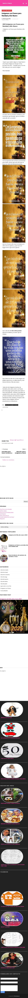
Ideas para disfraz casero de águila (10, 803)
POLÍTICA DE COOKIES (6, 509)
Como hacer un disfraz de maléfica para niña (13, 947)
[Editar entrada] (5, 407)
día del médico (4, 581)
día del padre (4, 583)
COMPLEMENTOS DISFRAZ (7, 517)
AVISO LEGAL (3, 511)
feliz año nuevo (6, 10)
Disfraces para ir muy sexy (8, 967)
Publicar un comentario (8, 460)
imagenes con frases (6, 588)
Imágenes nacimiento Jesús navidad (10, 823)
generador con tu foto (6, 586)
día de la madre (4, 570)
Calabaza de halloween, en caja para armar (12, 906)
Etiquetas (2, 518)
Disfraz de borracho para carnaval (10, 844)
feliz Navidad (15, 404)
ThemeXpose (17, 996)
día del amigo (4, 577)
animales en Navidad (6, 717)
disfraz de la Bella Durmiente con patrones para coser (12, 865)
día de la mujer (4, 572)
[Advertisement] (14, 425)
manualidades (4, 590)
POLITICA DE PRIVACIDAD (6, 512)
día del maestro (4, 579)
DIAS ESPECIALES (4, 515)
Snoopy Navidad (5, 927)
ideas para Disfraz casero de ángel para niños (13, 779)
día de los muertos (5, 574)
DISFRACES (3, 514)
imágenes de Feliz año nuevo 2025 (18, 535)
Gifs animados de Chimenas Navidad (10, 738)
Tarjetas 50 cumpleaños (7, 758)
